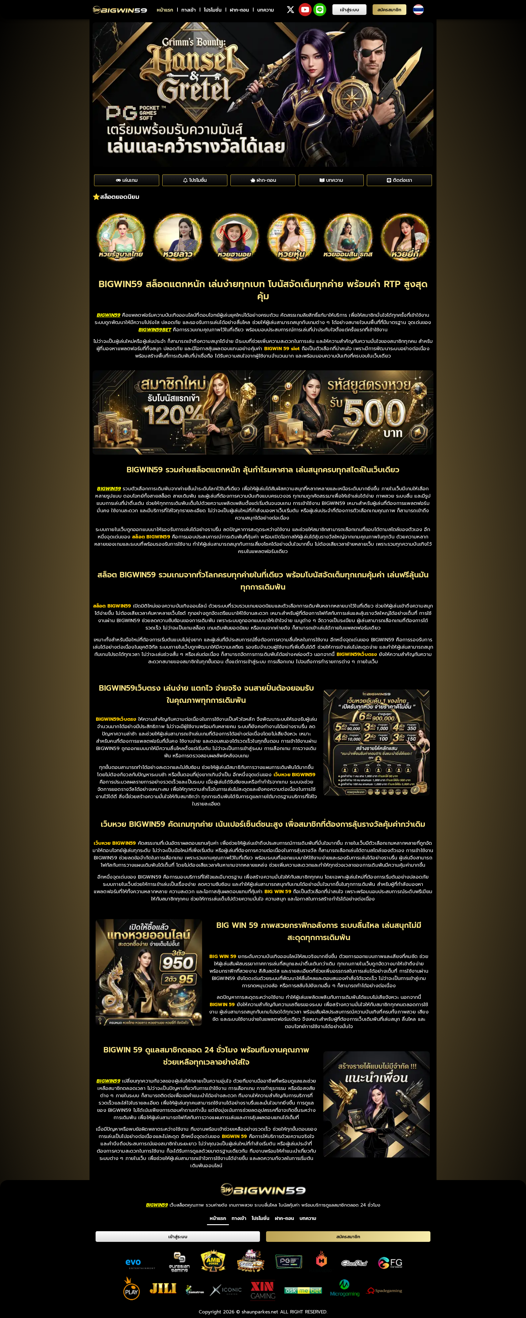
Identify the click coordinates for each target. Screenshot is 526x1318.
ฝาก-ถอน (239, 9)
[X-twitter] (290, 9)
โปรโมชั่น (213, 9)
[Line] (319, 9)
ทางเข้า (188, 9)
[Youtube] (305, 9)
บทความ (265, 9)
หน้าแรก (165, 9)
